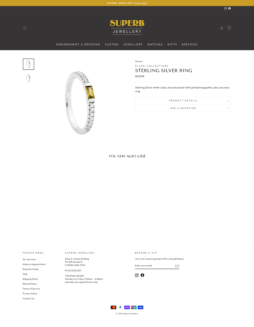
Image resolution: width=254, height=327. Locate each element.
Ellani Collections (151, 66)
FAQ (25, 274)
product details (183, 100)
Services (190, 44)
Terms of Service (31, 288)
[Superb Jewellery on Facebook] (142, 275)
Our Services (29, 259)
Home (138, 61)
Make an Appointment (34, 264)
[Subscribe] (177, 266)
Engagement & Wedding (78, 44)
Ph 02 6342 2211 (73, 270)
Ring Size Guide (31, 269)
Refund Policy (30, 283)
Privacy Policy (30, 293)
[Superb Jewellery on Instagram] (136, 275)
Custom (112, 44)
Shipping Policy (30, 279)
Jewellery (133, 44)
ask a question (183, 108)
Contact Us (28, 298)
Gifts (172, 44)
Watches (155, 44)
